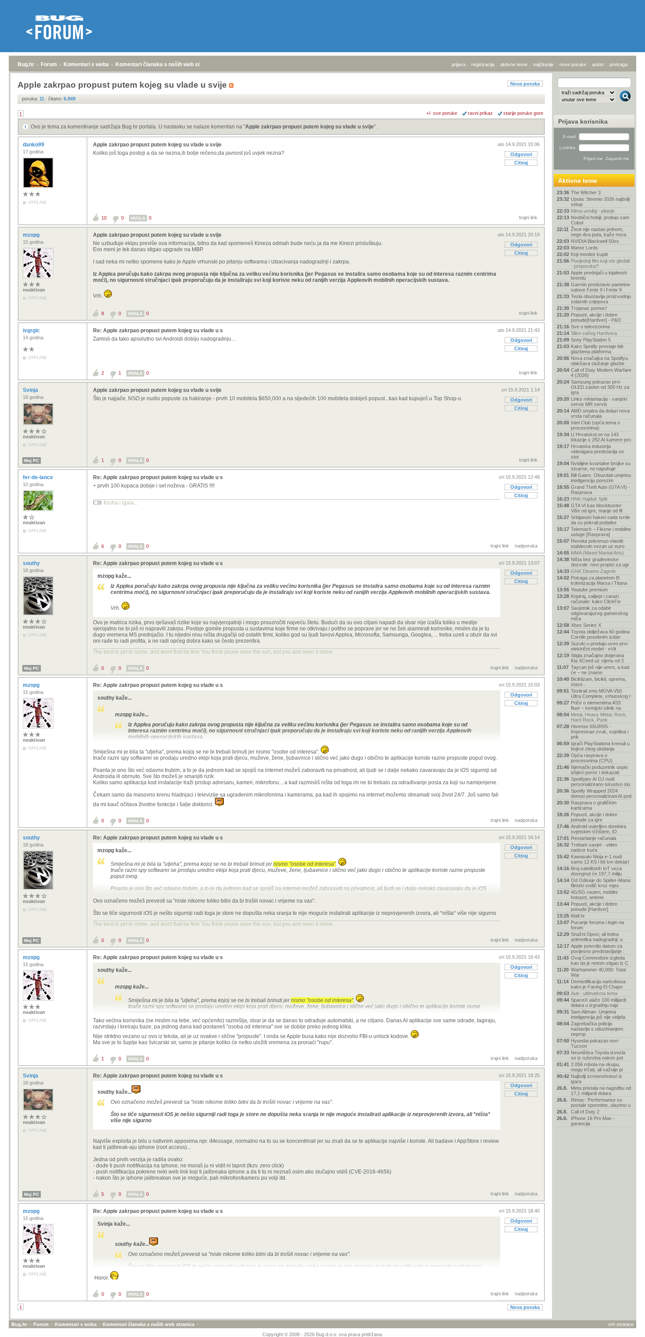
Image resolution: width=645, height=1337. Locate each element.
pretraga (618, 64)
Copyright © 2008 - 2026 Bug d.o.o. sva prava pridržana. (322, 1334)
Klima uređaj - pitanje (593, 210)
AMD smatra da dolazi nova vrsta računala (600, 413)
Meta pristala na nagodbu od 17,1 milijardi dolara (601, 1090)
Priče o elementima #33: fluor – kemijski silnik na (596, 705)
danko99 (34, 145)
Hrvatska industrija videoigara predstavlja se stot (597, 451)
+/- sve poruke (441, 113)
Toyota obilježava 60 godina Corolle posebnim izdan (600, 634)
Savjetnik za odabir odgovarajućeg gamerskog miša (599, 613)
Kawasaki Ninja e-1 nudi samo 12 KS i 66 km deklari (600, 859)
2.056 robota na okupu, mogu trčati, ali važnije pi (597, 1067)
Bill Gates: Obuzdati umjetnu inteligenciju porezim (601, 478)
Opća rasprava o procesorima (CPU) (592, 758)
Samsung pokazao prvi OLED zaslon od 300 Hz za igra (600, 387)
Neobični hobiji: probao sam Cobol (600, 220)
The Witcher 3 (586, 192)
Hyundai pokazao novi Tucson (594, 1043)
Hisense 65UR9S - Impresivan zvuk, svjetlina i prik (599, 732)
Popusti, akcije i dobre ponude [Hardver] (594, 906)
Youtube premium (589, 589)
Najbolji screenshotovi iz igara (596, 1079)
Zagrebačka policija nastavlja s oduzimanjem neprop (597, 1029)
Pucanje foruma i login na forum (597, 925)
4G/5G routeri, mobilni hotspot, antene (594, 894)
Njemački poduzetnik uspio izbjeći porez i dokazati (599, 770)
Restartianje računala (593, 838)
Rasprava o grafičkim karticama (593, 805)
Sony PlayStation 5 (591, 339)
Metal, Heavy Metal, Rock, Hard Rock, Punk (599, 717)
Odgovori (521, 154)
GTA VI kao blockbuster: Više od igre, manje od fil (597, 508)
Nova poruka (525, 83)
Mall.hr (578, 915)
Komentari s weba (86, 64)
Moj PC (31, 460)
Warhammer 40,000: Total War (598, 972)
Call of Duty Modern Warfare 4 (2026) (601, 372)
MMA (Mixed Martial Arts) (597, 552)
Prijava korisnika (583, 121)
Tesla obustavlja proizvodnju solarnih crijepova (601, 299)
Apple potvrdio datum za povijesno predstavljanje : (597, 948)
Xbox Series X (586, 625)
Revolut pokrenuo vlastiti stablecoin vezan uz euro (597, 543)
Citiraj (521, 162)
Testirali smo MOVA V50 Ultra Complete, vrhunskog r (601, 693)
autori (598, 64)
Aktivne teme (577, 180)
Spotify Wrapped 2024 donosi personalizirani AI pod (601, 793)
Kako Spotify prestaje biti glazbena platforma (597, 349)
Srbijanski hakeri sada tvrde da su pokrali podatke (600, 520)
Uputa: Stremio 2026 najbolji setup (600, 201)
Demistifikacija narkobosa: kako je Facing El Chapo (599, 984)
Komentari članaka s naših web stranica (165, 64)
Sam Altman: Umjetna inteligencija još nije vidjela (598, 1014)
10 (104, 217)
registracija (482, 64)
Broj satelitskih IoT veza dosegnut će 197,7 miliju (596, 871)
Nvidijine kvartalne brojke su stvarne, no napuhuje (601, 466)
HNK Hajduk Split (589, 498)
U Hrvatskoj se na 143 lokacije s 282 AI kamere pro (601, 437)
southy (32, 563)
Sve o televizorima (590, 326)
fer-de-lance (38, 477)
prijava (459, 64)
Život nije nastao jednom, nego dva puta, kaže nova (598, 232)
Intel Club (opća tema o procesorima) (595, 425)
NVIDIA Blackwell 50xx (595, 241)
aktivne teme (513, 64)
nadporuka (526, 545)
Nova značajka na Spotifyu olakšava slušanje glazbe (599, 361)
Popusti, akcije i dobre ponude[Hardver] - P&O (596, 317)
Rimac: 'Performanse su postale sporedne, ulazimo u (601, 1102)
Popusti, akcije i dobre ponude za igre (594, 817)
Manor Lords (584, 247)
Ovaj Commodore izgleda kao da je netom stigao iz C (599, 960)
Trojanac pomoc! (589, 308)
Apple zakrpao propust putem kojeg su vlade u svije (309, 127)
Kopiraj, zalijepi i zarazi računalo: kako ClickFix (596, 599)
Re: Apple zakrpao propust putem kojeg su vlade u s (158, 330)
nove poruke (572, 64)
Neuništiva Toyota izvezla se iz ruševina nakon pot (598, 1055)
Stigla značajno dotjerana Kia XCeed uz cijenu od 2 (597, 658)
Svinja (31, 390)
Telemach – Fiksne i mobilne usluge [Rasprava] (601, 531)
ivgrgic (32, 330)
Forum (49, 64)
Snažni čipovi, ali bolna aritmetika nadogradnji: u (597, 937)
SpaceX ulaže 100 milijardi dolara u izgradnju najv (598, 1002)
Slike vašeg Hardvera (594, 333)
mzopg (32, 235)
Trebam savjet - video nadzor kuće (594, 847)
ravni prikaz (480, 113)
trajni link (528, 217)
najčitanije (543, 64)
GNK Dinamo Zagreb (593, 571)
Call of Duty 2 (585, 1111)
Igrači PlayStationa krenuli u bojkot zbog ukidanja (600, 746)
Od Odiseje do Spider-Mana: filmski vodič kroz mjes (601, 883)
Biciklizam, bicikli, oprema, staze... (598, 681)
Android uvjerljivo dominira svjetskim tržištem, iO (598, 829)
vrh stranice (621, 1324)
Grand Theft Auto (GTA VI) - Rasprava (600, 489)
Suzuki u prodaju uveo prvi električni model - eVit (599, 646)
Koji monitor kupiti (589, 254)
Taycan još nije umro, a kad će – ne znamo (600, 670)
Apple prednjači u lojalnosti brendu (599, 275)
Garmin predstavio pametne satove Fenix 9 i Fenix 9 (600, 287)
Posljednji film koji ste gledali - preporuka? (600, 263)
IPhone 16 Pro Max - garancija (593, 1121)
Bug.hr (26, 64)
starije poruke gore (523, 113)
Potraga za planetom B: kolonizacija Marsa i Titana (599, 580)
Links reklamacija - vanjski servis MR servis (599, 401)
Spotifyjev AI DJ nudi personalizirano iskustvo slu (600, 781)
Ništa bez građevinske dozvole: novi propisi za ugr (600, 562)
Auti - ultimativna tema (594, 993)
